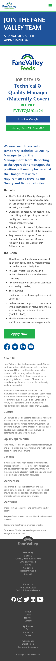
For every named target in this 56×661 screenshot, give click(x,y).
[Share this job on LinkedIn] (23, 349)
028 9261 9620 (29, 587)
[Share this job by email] (31, 349)
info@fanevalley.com (30, 590)
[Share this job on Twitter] (15, 349)
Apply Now (19, 334)
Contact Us (28, 584)
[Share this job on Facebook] (7, 349)
